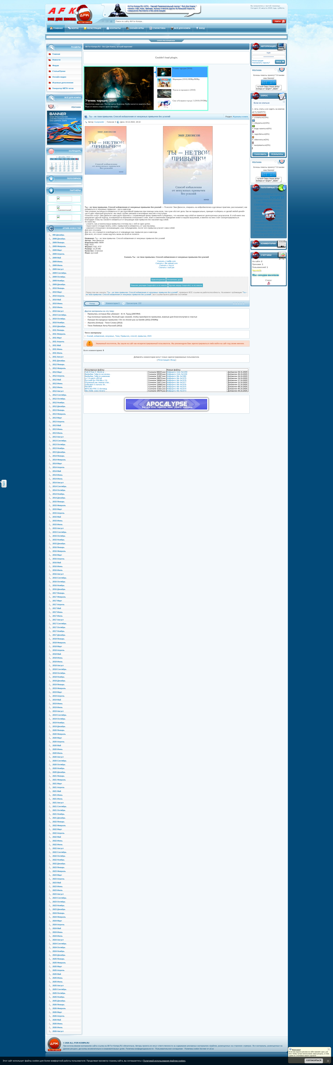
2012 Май (57, 380)
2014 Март (57, 463)
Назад (92, 303)
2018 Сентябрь (59, 669)
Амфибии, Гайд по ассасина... (98, 374)
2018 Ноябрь (59, 677)
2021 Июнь (58, 795)
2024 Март (57, 921)
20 (56, 168)
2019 (260, 235)
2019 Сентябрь (59, 715)
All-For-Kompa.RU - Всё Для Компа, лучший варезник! (108, 47)
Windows (267, 201)
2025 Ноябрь (59, 997)
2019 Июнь (58, 703)
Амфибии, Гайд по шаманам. (97, 376)
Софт (259, 201)
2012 (256, 214)
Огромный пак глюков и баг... (97, 382)
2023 (282, 235)
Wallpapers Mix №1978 (176, 380)
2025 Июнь (58, 978)
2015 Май (57, 517)
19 (52, 168)
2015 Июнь (58, 521)
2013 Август (58, 437)
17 (73, 166)
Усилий (90, 336)
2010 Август (58, 311)
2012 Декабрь (59, 406)
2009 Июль (58, 265)
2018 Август (58, 665)
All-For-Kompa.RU (79, 1043)
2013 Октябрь (59, 444)
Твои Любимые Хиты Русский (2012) (105, 326)
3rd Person (273, 223)
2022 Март (57, 829)
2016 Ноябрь (59, 585)
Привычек (125, 336)
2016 (275, 232)
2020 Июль (58, 753)
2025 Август (58, 985)
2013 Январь (59, 410)
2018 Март (57, 646)
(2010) (270, 217)
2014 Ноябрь (59, 494)
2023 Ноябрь (59, 905)
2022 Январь (59, 822)
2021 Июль (58, 799)
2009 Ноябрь (59, 281)
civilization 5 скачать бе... (95, 384)
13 (56, 166)
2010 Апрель (59, 296)
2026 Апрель (59, 1016)
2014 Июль (58, 479)
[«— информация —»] (269, 283)
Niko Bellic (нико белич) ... (96, 391)
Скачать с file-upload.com (167, 263)
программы (264, 214)
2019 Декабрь (59, 726)
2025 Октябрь (59, 993)
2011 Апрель (58, 342)
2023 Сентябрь (59, 898)
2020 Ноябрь (59, 768)
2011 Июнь (57, 349)
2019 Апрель (59, 696)
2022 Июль (58, 844)
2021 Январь (59, 776)
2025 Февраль (59, 963)
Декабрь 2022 (64, 157)
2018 (255, 235)
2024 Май (57, 928)
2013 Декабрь (59, 452)
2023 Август (58, 894)
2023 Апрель (59, 879)
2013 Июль (58, 433)
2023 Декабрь (59, 909)
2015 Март (57, 509)
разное (281, 229)
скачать (260, 204)
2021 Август (58, 803)
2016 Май (57, 563)
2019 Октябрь (59, 719)
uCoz (211, 1049)
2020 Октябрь (59, 764)
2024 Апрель (59, 924)
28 (60, 170)
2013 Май (57, 425)
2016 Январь (59, 547)
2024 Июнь (58, 932)
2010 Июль (58, 307)
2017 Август (58, 620)
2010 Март (57, 292)
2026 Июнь (58, 1024)
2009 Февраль (59, 246)
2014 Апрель (59, 467)
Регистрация (257, 61)
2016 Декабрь (59, 589)
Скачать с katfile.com (166, 261)
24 (73, 168)
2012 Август (58, 391)
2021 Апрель (59, 787)
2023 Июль (58, 890)
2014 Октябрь (59, 490)
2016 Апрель (59, 559)
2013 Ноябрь (59, 448)
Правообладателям (158, 280)
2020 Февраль (59, 734)
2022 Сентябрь (59, 852)
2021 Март (57, 784)
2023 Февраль (59, 871)
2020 (266, 235)
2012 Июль (58, 387)
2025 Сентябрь (59, 989)
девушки (263, 217)
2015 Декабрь (59, 543)
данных (258, 220)
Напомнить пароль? (261, 63)
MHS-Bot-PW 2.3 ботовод (96, 389)
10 (73, 163)
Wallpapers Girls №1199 (177, 374)
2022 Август (58, 848)
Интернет (277, 201)
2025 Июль (58, 982)
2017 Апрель (59, 604)
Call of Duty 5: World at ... (95, 372)
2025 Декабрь (59, 1001)
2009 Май (57, 258)
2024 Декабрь (59, 955)
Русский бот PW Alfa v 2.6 (96, 380)
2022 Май (57, 837)
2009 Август (58, 269)
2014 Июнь (58, 475)
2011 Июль (57, 353)
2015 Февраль (59, 505)
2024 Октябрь (59, 947)
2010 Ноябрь (59, 322)
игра (281, 223)
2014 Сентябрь (59, 486)
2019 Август (58, 711)
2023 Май (57, 883)
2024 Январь (59, 913)
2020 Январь (59, 730)
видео (257, 194)
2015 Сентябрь (59, 532)
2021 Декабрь (59, 818)
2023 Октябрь (59, 902)
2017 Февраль (59, 597)
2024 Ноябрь (59, 951)
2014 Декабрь (59, 498)
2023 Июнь (58, 886)
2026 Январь (59, 1005)
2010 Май (57, 300)
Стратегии (259, 226)
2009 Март (57, 250)
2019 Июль (58, 707)
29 (64, 170)
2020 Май (57, 745)
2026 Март (57, 1012)
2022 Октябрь (59, 856)
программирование (262, 211)
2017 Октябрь (59, 627)
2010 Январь (59, 288)
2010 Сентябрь (59, 315)
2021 (272, 235)
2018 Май (57, 654)
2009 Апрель (59, 254)
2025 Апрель (59, 970)
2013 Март (57, 418)
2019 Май (57, 700)
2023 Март (57, 875)
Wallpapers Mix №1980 (176, 376)
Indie (261, 229)
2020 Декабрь (59, 772)
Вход (173, 360)
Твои (117, 336)
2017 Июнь (58, 612)
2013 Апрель (59, 422)
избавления (99, 336)
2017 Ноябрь (59, 631)
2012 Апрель (59, 376)
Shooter (265, 220)
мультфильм (267, 194)
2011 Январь (58, 330)
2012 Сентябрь (59, 395)
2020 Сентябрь (59, 761)
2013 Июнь (58, 429)
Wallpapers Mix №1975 (176, 387)
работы (280, 205)
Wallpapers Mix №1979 (176, 378)
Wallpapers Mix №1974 (176, 389)
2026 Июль (58, 1027)
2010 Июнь (58, 303)
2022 (277, 235)
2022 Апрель (59, 833)
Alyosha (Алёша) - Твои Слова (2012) (105, 323)
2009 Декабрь (59, 284)
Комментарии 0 (112, 303)
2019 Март (57, 692)
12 (52, 166)
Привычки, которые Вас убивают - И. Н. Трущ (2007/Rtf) (114, 314)
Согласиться (313, 1060)
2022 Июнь (58, 841)
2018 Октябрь (59, 673)
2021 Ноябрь (59, 814)
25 (77, 168)
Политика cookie (192, 1049)
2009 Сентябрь (59, 273)
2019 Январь (59, 684)
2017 (280, 232)
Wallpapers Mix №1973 (176, 391)
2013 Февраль (59, 414)
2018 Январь (59, 639)
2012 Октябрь (59, 399)
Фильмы (276, 207)
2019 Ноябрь (59, 723)
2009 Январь (59, 242)
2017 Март (57, 601)
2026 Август (58, 1031)
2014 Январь (59, 456)
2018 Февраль (59, 643)
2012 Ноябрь (59, 402)
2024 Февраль (59, 917)
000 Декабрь (58, 235)
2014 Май (57, 471)
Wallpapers (275, 214)
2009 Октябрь (59, 277)
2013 (275, 228)
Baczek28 (256, 270)
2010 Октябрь (59, 319)
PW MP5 (88, 387)
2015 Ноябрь (59, 540)
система (266, 208)
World (276, 217)
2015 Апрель (59, 513)
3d (282, 214)
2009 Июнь (58, 261)
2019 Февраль (59, 688)
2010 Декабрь (59, 326)
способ (133, 336)
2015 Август (58, 528)
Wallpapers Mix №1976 (176, 384)
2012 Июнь (58, 383)
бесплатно (271, 205)
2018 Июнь (58, 658)
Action (259, 208)
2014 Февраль (59, 460)
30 (68, 170)
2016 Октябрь (59, 582)
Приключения (261, 223)
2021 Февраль (59, 780)
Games (263, 232)
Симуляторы (277, 211)
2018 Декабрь (59, 681)
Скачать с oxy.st (166, 265)
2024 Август (58, 940)
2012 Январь (59, 364)
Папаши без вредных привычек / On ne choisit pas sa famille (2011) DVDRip (123, 320)
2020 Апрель (59, 742)
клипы (266, 198)
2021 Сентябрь (59, 806)
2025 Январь (59, 959)
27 (56, 170)
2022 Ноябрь (59, 860)
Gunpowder (99, 122)
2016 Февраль (59, 551)
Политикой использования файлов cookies (164, 1061)
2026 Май (57, 1020)
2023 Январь (59, 867)
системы (268, 229)
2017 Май (57, 608)
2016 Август (58, 574)
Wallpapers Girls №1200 (177, 372)
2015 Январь (59, 502)
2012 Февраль (59, 368)
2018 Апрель (59, 650)
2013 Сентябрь (59, 441)
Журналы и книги (240, 117)
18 (77, 166)
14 (60, 166)
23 (68, 168)
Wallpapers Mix (275, 220)
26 (52, 170)
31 (73, 170)
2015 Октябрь (59, 536)
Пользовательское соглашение (169, 1049)
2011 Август (58, 357)
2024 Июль (58, 936)
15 (64, 166)
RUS (281, 217)
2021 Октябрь (59, 810)
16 (68, 166)
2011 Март (57, 338)
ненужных (109, 336)
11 (77, 163)
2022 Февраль (59, 825)
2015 (269, 232)
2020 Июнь (58, 749)
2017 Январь (59, 593)
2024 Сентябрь (59, 944)
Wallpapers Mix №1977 (176, 382)
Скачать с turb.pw (166, 267)
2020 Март (57, 738)
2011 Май (57, 345)
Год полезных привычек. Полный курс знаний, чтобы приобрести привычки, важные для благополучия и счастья (142, 317)
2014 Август (58, 482)
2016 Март (57, 555)
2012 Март (57, 372)
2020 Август (58, 757)
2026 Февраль (59, 1008)
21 (60, 168)
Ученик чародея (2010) (101, 100)
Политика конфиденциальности (139, 1049)
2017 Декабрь (59, 635)
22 (64, 168)
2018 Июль (58, 662)
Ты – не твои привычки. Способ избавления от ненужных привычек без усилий (142, 292)
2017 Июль (58, 616)
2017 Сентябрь (59, 623)
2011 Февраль (59, 334)
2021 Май (57, 791)
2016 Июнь (58, 566)
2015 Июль (58, 524)
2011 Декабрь (59, 361)
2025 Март (57, 966)
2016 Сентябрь (59, 578)
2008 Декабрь (59, 239)
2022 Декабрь (59, 864)
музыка (258, 198)
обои (256, 217)
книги (277, 197)
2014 (257, 232)
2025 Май (57, 974)
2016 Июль (58, 570)
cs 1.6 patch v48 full (93, 378)
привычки (142, 336)
